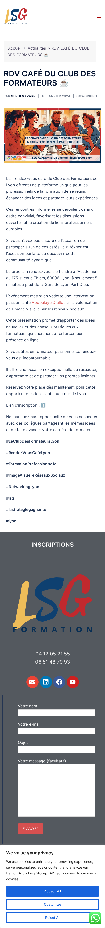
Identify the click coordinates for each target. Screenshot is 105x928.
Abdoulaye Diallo (47, 302)
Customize (52, 904)
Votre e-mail (29, 724)
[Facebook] (59, 682)
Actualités (37, 48)
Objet (23, 742)
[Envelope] (32, 682)
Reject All (52, 917)
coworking (86, 96)
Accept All (52, 891)
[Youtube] (73, 682)
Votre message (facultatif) (42, 760)
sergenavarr (23, 96)
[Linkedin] (46, 682)
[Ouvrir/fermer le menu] (99, 16)
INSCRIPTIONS (53, 544)
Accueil (14, 48)
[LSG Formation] (16, 15)
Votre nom (27, 705)
